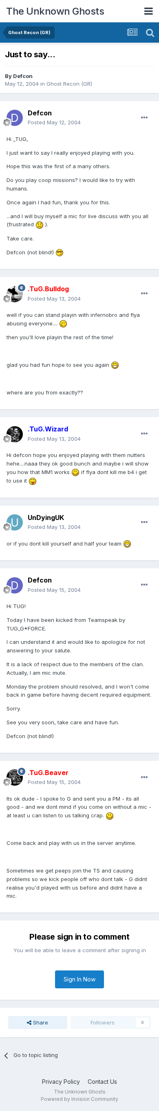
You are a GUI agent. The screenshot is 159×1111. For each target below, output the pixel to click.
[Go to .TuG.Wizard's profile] (15, 434)
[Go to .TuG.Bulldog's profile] (15, 294)
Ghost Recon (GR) (69, 83)
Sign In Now (79, 979)
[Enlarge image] (39, 224)
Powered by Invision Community (79, 1099)
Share (39, 1022)
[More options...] (144, 118)
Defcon (23, 76)
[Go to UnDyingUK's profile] (15, 522)
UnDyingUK (46, 517)
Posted (54, 122)
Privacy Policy (61, 1081)
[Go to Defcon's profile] (15, 118)
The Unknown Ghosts (55, 11)
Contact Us (102, 1081)
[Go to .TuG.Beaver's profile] (15, 777)
